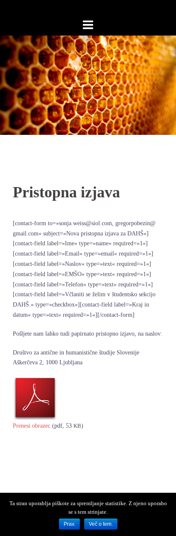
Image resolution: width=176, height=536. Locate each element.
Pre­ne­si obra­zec (31, 426)
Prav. (69, 524)
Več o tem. (101, 524)
